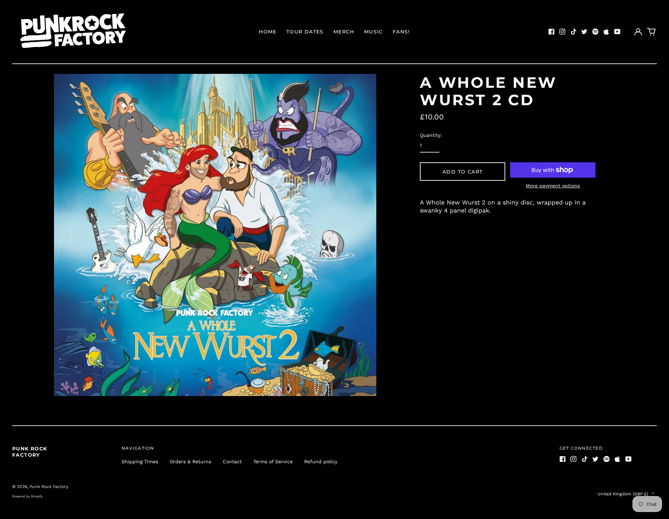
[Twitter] (584, 32)
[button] (651, 31)
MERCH (343, 32)
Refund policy (320, 461)
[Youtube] (617, 32)
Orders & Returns (190, 461)
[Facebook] (551, 32)
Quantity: (431, 135)
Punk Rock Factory (29, 452)
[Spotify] (595, 32)
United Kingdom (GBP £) (623, 493)
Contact (232, 461)
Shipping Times (140, 461)
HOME (268, 32)
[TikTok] (573, 32)
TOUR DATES (305, 32)
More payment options (553, 185)
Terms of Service (273, 461)
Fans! (401, 32)
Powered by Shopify (27, 496)
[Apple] (606, 32)
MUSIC (373, 32)
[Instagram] (562, 32)
